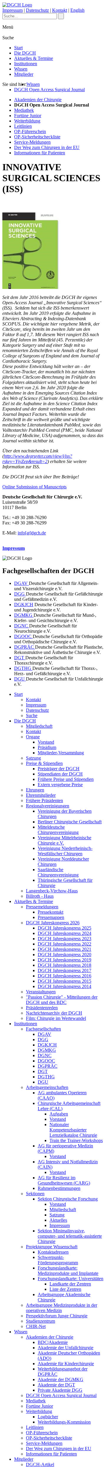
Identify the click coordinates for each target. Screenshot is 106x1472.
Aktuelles (58, 1220)
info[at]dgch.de (32, 532)
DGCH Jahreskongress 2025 (64, 927)
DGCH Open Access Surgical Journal (49, 89)
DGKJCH (23, 604)
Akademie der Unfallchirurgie (65, 1347)
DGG (20, 593)
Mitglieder (23, 74)
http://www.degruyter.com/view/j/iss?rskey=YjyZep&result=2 (37, 459)
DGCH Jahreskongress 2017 (64, 970)
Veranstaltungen (41, 991)
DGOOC (23, 636)
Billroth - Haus (40, 896)
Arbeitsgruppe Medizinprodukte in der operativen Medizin (61, 1308)
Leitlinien (23, 126)
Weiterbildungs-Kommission (64, 1421)
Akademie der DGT (56, 1384)
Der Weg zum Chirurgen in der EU (47, 147)
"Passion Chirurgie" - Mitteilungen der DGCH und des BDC (61, 1000)
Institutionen (25, 63)
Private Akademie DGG (60, 1390)
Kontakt (59, 10)
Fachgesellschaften (43, 1028)
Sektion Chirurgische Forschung (68, 1198)
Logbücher (48, 1416)
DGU (20, 678)
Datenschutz (37, 10)
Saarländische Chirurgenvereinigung (58, 872)
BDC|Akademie (53, 1342)
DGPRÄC (24, 647)
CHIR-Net (36, 1326)
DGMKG (24, 615)
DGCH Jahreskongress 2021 (64, 949)
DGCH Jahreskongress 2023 (64, 938)
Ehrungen (35, 789)
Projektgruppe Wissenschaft (51, 1246)
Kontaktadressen (53, 1252)
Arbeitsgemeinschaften (47, 1087)
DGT (19, 657)
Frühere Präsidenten (44, 800)
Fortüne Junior (27, 115)
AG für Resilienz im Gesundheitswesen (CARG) (64, 1180)
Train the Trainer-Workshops (76, 1140)
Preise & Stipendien (44, 763)
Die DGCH (25, 52)
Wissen (20, 68)
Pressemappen (51, 917)
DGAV (21, 583)
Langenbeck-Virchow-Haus (52, 890)
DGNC (21, 625)
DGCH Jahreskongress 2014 (64, 986)
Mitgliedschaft (39, 726)
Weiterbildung (27, 120)
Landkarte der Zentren (70, 1283)
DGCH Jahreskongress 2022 (64, 943)
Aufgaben (58, 1113)
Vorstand (46, 742)
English (77, 10)
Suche (31, 715)
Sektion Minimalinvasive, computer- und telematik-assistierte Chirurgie (70, 1236)
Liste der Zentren (65, 1289)
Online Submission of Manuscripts (34, 486)
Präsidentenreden (42, 1007)
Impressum (12, 10)
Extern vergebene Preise (60, 784)
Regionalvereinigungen (47, 805)
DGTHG (23, 668)
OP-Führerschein (30, 131)
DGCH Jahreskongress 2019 (64, 959)
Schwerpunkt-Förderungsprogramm (58, 1260)
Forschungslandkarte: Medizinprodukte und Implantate (68, 1270)
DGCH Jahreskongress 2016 (64, 975)
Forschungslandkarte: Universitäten (70, 1278)
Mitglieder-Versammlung (61, 752)
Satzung (33, 757)
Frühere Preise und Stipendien (66, 779)
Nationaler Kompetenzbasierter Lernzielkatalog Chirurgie (73, 1130)
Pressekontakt (50, 912)
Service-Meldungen (32, 142)
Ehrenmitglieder (41, 795)
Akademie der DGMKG (60, 1379)
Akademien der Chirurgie (38, 99)
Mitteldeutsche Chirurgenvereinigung (58, 830)
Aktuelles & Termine (33, 58)
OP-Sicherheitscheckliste (37, 136)
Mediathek (24, 110)
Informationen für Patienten (39, 152)
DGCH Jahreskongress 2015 (64, 981)
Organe (33, 736)
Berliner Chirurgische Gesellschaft (70, 821)
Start (18, 47)
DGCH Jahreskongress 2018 (64, 965)
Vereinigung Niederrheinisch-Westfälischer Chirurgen (65, 851)
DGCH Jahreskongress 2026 (53, 922)
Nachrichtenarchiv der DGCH (54, 1012)
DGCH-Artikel (40, 1464)
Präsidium (47, 747)
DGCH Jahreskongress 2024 (64, 933)
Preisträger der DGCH (59, 768)
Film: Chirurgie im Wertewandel (56, 1018)
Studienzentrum (40, 1321)
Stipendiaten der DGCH (60, 773)
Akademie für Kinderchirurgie (66, 1363)
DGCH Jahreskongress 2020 (64, 954)
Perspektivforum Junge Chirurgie (56, 1315)
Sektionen (35, 1193)
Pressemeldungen (42, 906)
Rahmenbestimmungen (59, 1188)
